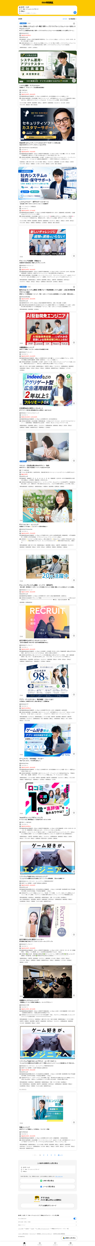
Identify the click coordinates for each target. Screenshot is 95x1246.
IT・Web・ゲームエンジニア (42, 1228)
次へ (59, 1155)
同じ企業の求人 (23, 1089)
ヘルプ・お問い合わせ (23, 1233)
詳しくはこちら (59, 1176)
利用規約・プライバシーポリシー (44, 1233)
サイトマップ (33, 1233)
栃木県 (27, 1228)
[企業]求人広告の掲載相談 (59, 1233)
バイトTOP (20, 1228)
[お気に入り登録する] (74, 23)
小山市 (32, 1228)
